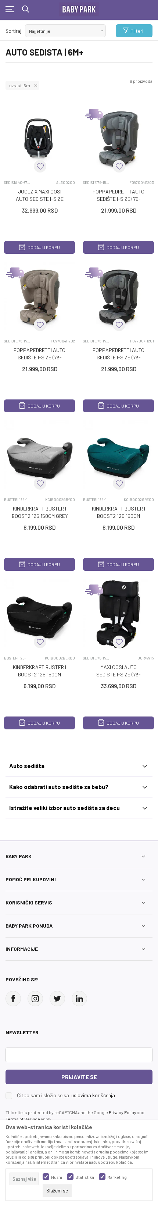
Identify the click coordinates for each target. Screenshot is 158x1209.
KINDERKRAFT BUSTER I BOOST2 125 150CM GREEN (118, 515)
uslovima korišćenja (93, 1095)
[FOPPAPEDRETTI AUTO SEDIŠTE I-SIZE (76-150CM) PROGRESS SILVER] (118, 138)
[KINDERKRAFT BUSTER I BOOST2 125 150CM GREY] (39, 455)
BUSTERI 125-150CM (18, 499)
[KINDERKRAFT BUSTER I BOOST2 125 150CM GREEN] (118, 455)
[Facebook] (13, 998)
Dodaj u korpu (43, 247)
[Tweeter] (57, 998)
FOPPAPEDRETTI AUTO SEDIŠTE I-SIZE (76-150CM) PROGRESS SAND (39, 357)
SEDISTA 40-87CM (18, 182)
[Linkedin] (79, 998)
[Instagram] (35, 998)
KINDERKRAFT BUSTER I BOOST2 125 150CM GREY (40, 512)
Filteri (136, 31)
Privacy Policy (122, 1112)
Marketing (117, 1177)
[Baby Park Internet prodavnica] (79, 7)
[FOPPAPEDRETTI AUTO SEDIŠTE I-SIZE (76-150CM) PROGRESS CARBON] (118, 297)
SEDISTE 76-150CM (97, 182)
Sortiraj (13, 31)
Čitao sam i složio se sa (66, 1095)
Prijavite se (79, 1077)
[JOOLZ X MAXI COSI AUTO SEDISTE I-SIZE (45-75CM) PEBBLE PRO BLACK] (39, 138)
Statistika (84, 1177)
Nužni (56, 1177)
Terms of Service (23, 1118)
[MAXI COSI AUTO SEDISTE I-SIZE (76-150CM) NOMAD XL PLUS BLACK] (118, 614)
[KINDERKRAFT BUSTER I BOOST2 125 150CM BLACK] (39, 614)
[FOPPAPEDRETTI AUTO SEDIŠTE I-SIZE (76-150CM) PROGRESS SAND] (39, 297)
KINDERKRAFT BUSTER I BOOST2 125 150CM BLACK (39, 674)
